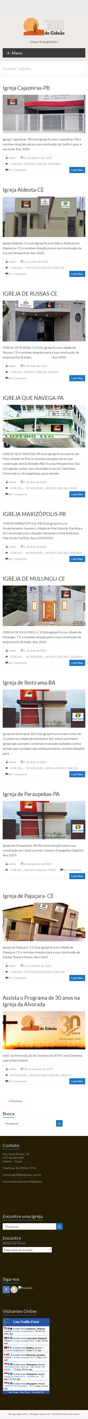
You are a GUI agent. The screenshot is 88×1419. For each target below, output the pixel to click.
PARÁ (73, 488)
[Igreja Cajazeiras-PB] (44, 97)
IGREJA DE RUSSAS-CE (30, 293)
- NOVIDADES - (35, 488)
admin (12, 157)
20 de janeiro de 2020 (37, 864)
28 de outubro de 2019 (38, 1069)
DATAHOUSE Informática (66, 1414)
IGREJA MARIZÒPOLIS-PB (34, 514)
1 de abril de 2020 (35, 482)
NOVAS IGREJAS (36, 164)
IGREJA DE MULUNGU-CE (34, 578)
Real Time (25, 1392)
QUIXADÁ (76, 656)
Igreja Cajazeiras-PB (26, 88)
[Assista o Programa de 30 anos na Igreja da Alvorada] (44, 1013)
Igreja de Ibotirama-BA (29, 682)
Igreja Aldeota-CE (23, 189)
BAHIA (50, 768)
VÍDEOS (65, 1075)
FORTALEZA (33, 972)
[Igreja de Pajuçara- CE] (44, 905)
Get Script (13, 1392)
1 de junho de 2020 (36, 261)
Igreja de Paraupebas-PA (31, 794)
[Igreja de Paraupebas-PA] (44, 803)
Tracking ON (37, 1392)
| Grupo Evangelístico (23, 1331)
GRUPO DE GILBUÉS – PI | (19, 1386)
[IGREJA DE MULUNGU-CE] (44, 587)
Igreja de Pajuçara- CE (28, 896)
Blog (33, 1075)
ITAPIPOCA (33, 267)
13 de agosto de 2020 (38, 157)
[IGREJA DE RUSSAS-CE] (44, 302)
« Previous (15, 1101)
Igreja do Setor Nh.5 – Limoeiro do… (23, 1376)
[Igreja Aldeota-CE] (44, 198)
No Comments (18, 170)
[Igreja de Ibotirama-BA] (44, 691)
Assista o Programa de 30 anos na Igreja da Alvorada (41, 1000)
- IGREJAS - (16, 164)
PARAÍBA (54, 164)
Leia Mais (77, 170)
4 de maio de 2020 (35, 366)
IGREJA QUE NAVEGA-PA (33, 398)
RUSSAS (53, 372)
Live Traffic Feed (26, 1322)
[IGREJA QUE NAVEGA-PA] (44, 407)
